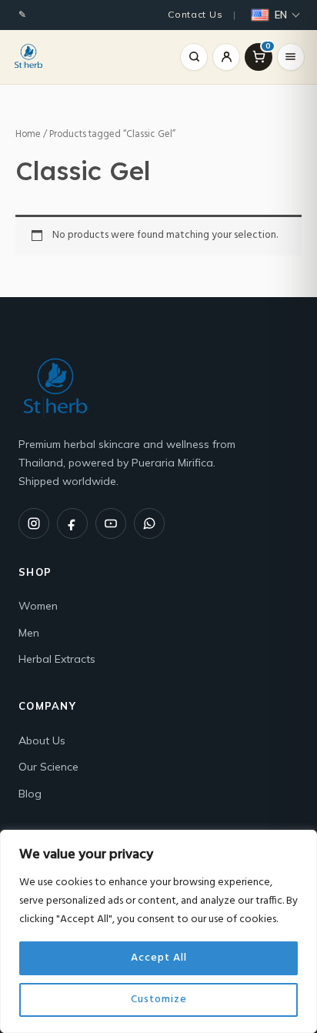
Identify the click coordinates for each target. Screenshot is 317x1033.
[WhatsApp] (149, 523)
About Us (41, 740)
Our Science (48, 767)
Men (28, 633)
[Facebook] (72, 523)
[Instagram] (33, 523)
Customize (159, 999)
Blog (30, 794)
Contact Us (195, 14)
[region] (158, 931)
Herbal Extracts (56, 659)
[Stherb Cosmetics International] (28, 57)
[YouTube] (110, 523)
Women (38, 606)
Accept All (159, 958)
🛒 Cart (267, 47)
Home (28, 134)
